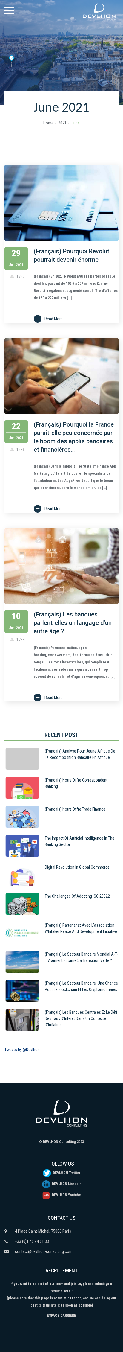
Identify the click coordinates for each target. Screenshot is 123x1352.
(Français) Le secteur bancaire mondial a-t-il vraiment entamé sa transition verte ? (81, 957)
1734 (20, 639)
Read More (53, 318)
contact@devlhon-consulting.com (44, 1251)
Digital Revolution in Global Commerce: (77, 867)
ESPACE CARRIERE (61, 1315)
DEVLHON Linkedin (65, 1184)
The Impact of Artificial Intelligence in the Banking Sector (79, 841)
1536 (20, 449)
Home (48, 123)
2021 (62, 123)
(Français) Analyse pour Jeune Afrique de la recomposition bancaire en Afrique (80, 754)
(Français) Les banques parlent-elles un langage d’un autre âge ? (73, 623)
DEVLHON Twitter (66, 1173)
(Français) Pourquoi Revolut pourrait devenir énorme (71, 255)
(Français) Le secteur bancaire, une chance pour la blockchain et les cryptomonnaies (81, 986)
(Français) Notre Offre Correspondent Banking (76, 783)
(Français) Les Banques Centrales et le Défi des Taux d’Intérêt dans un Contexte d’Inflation (81, 1018)
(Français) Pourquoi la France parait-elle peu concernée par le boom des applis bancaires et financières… (74, 437)
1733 (20, 276)
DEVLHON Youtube (65, 1195)
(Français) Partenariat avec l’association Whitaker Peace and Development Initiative (81, 928)
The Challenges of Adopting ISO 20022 (77, 896)
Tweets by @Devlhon (22, 1049)
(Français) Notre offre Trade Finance (75, 809)
